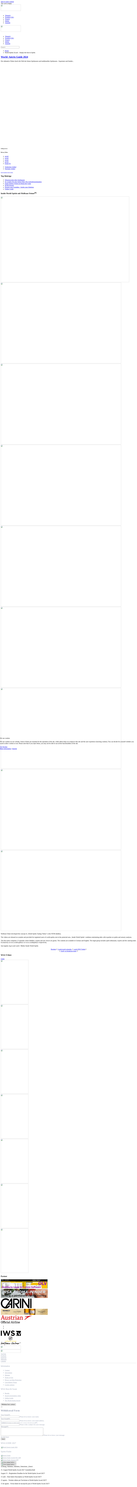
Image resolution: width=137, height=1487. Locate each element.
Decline (4, 747)
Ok (1, 747)
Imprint (14, 749)
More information (5, 749)
